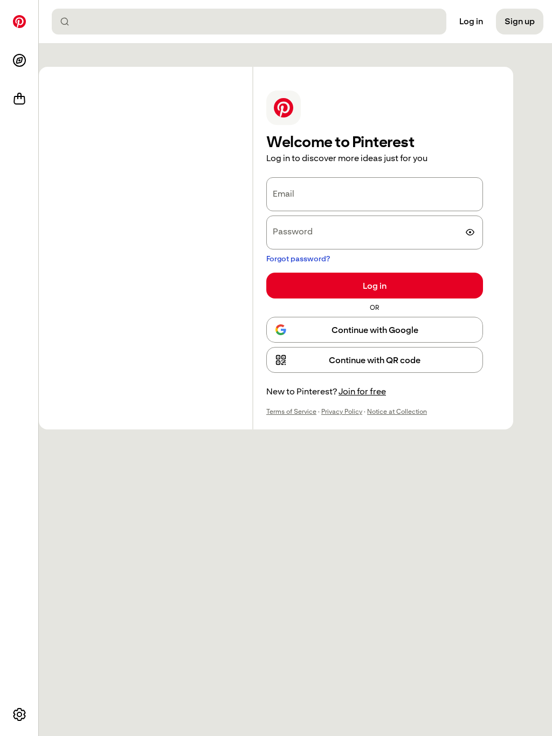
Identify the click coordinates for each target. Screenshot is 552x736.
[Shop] (19, 99)
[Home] (19, 21)
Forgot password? (298, 258)
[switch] (470, 232)
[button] (374, 360)
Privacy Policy (341, 411)
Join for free (362, 391)
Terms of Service (291, 411)
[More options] (19, 714)
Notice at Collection (397, 411)
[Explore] (19, 60)
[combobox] (253, 21)
